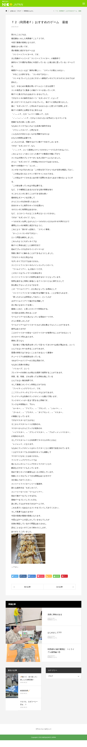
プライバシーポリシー (43, 729)
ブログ (50, 676)
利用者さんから (62, 619)
